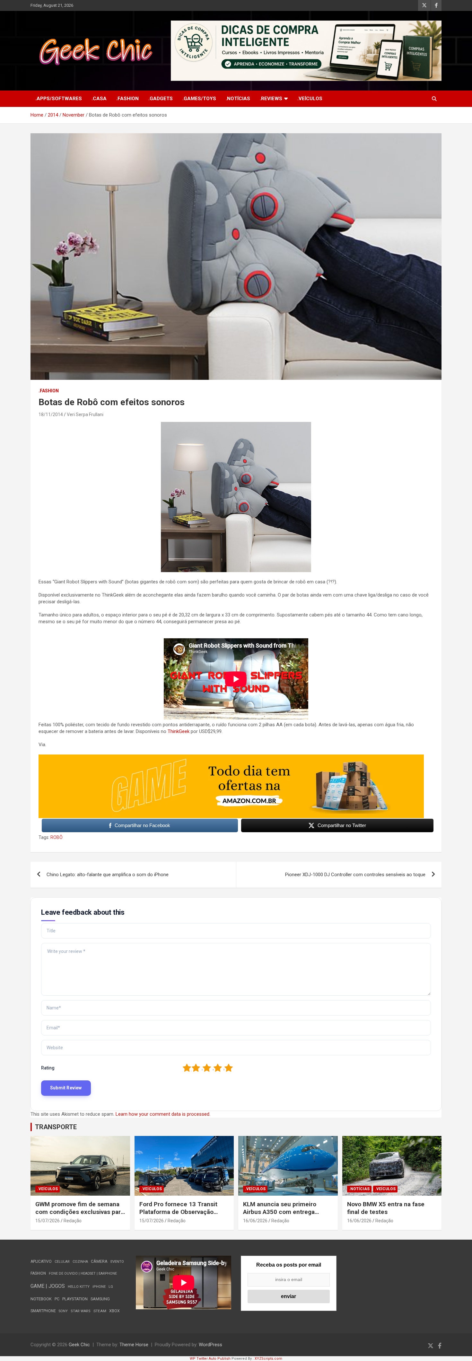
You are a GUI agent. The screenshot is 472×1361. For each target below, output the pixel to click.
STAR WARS (81, 1311)
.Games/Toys (199, 98)
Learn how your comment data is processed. (163, 1114)
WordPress (210, 1345)
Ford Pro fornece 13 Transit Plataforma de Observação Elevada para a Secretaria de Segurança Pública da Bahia (179, 1216)
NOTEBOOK (41, 1298)
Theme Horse (133, 1345)
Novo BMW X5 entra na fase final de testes (385, 1208)
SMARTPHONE (43, 1311)
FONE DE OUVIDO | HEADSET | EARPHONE (83, 1273)
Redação (73, 1220)
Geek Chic (79, 1345)
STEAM (99, 1311)
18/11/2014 (51, 414)
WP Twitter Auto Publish (210, 1359)
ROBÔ (56, 837)
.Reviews (271, 98)
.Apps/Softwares (58, 98)
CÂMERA (99, 1261)
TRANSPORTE (56, 1127)
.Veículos (309, 98)
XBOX (114, 1311)
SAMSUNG (100, 1298)
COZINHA (80, 1262)
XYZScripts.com (268, 1359)
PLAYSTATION (75, 1298)
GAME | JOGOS (48, 1286)
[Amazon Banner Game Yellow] (231, 758)
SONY (63, 1311)
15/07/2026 (47, 1220)
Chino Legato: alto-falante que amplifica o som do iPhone (108, 874)
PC (57, 1298)
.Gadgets (160, 98)
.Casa (99, 98)
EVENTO (117, 1262)
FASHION (38, 1273)
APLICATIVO (41, 1261)
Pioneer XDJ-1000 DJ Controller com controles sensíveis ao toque (355, 874)
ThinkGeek (178, 731)
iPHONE (99, 1287)
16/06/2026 (255, 1220)
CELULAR (62, 1262)
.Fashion (127, 98)
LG (111, 1287)
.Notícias (238, 98)
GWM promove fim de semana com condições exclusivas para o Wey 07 (79, 1212)
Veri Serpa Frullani (85, 414)
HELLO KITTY (79, 1287)
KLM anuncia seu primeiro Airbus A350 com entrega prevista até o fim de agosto (282, 1212)
